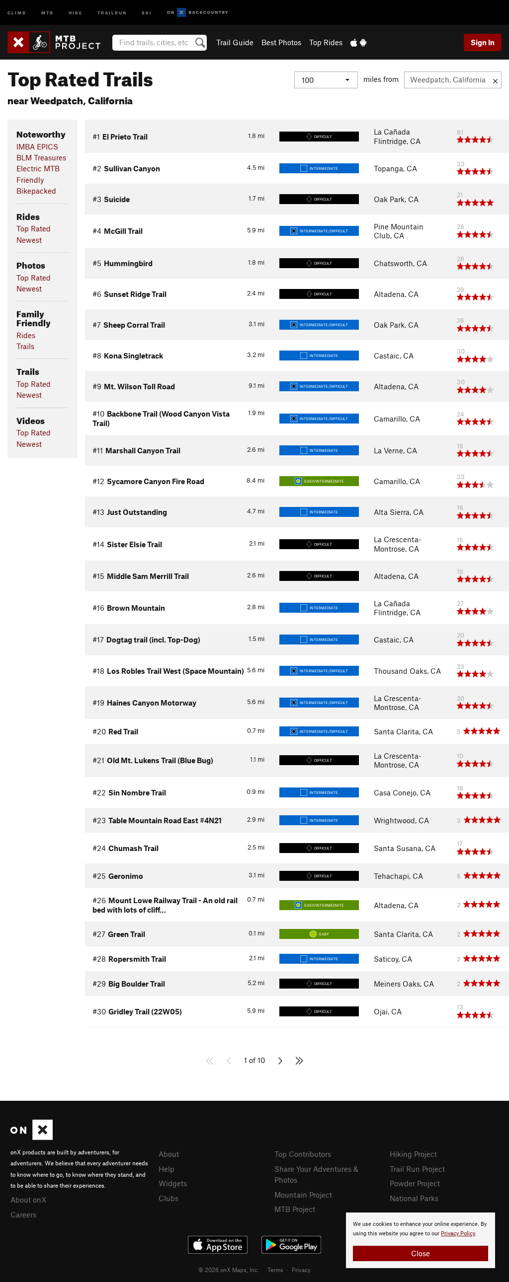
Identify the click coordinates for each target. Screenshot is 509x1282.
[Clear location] (495, 79)
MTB (47, 12)
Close (420, 1253)
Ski (147, 12)
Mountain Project (303, 1194)
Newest (29, 239)
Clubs (168, 1198)
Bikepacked (36, 190)
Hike (76, 12)
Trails (25, 346)
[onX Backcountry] (198, 12)
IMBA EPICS (37, 146)
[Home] (58, 42)
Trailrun (112, 12)
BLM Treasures (41, 157)
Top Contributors (302, 1153)
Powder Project (415, 1183)
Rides (25, 335)
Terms (275, 1269)
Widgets (173, 1183)
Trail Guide (235, 42)
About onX (28, 1199)
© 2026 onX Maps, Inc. (228, 1269)
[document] (420, 1240)
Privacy (301, 1269)
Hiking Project (413, 1153)
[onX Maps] (31, 1137)
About (169, 1153)
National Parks (414, 1198)
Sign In (483, 42)
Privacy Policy (458, 1233)
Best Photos (281, 42)
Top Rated (33, 228)
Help (166, 1168)
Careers (23, 1214)
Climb (16, 12)
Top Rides (325, 42)
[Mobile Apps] (358, 42)
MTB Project (294, 1209)
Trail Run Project (417, 1168)
